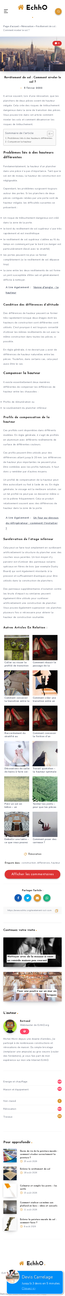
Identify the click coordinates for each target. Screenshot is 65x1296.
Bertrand (25, 1021)
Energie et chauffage (15, 1081)
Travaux (7, 1116)
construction (29, 862)
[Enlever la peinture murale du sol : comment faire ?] (10, 1224)
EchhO (36, 8)
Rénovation (27, 26)
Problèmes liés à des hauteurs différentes (30, 138)
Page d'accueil (11, 26)
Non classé (9, 1101)
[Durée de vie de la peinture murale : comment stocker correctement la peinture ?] (10, 1155)
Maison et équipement (15, 1089)
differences (43, 862)
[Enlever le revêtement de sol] (10, 1173)
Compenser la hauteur (19, 141)
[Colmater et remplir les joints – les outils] (10, 1190)
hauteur (55, 862)
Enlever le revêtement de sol (35, 1169)
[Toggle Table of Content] (48, 134)
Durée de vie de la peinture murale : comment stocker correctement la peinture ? (39, 1154)
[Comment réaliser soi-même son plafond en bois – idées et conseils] (10, 1207)
